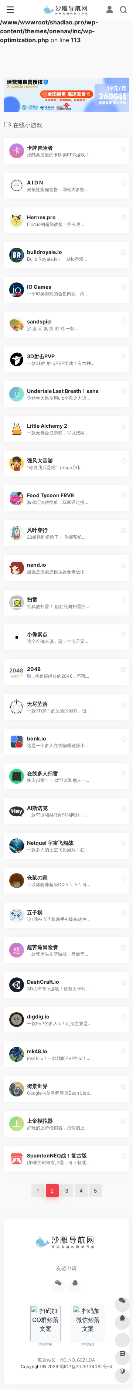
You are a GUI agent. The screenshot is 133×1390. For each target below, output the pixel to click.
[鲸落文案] (67, 10)
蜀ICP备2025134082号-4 (85, 1366)
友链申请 (66, 1268)
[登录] (109, 10)
